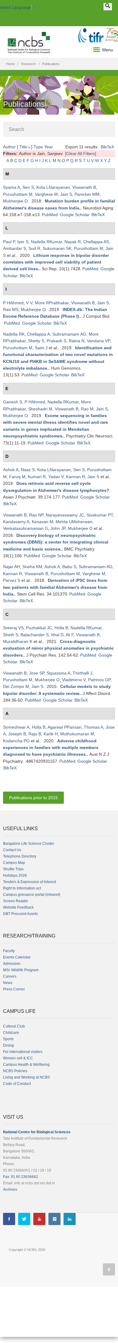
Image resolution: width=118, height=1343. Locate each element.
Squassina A (58, 673)
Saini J (41, 347)
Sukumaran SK (57, 248)
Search (16, 129)
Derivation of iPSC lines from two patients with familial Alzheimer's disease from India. (55, 587)
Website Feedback (18, 907)
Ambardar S (14, 248)
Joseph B (17, 733)
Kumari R (37, 476)
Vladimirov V (74, 679)
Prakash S (56, 340)
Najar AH (11, 566)
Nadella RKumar (46, 241)
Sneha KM (32, 566)
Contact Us (12, 850)
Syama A (11, 187)
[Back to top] (109, 1269)
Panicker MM (87, 194)
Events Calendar (17, 957)
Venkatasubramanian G (25, 528)
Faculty (9, 951)
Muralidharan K (17, 641)
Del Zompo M (16, 686)
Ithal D (57, 634)
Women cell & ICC (18, 1058)
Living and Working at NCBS (26, 1077)
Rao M (87, 408)
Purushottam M (17, 194)
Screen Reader (15, 901)
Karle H (51, 733)
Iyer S (22, 241)
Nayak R (72, 241)
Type (38, 146)
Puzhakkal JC (39, 627)
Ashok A (10, 469)
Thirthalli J (82, 673)
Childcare (11, 1033)
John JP (58, 528)
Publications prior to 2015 (33, 797)
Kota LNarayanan (53, 187)
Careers (9, 976)
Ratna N (76, 340)
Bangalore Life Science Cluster (28, 843)
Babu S (69, 566)
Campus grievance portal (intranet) (31, 894)
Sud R (34, 248)
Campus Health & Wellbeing (26, 1064)
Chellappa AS (96, 241)
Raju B (34, 733)
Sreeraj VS (13, 627)
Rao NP (36, 515)
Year (48, 146)
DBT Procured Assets (20, 914)
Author (9, 146)
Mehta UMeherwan (74, 521)
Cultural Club (14, 1026)
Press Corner (14, 989)
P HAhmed (13, 302)
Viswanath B (84, 187)
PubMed (50, 214)
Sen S (28, 187)
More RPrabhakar (52, 302)
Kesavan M (42, 521)
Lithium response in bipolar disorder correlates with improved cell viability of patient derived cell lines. (56, 262)
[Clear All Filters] (80, 153)
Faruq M (17, 476)
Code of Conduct (17, 1084)
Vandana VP (98, 340)
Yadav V (56, 476)
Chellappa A (38, 334)
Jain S (66, 194)
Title (23, 146)
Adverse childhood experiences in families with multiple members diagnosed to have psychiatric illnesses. (50, 747)
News (7, 983)
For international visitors (22, 1052)
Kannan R (75, 476)
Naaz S (28, 469)
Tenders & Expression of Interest (29, 882)
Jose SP (36, 673)
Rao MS (10, 309)
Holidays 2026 (15, 875)
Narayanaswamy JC (65, 515)
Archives (10, 1189)
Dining (8, 1045)
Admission (11, 964)
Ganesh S (12, 401)
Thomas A (93, 727)
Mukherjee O (15, 201)
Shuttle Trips (13, 869)
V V (29, 302)
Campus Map (14, 863)
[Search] (107, 6)
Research (28, 64)
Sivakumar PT (100, 515)
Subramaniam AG (69, 334)
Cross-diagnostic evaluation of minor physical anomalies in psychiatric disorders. (58, 648)
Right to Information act (22, 888)
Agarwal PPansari (64, 727)
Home (10, 64)
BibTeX (107, 146)
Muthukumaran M (77, 733)
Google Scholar (75, 214)
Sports (8, 1039)
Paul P (9, 241)
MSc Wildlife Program (20, 970)
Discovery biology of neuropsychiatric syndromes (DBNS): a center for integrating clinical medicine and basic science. (55, 542)
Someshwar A (16, 727)
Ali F (70, 634)
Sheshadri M (40, 408)
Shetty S (36, 340)
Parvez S (11, 580)
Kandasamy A (16, 521)
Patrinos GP (99, 679)
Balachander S (35, 634)
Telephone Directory (19, 856)
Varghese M (46, 194)
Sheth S (10, 634)
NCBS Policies (15, 1071)
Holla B (61, 627)
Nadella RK (14, 334)
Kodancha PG (16, 740)
